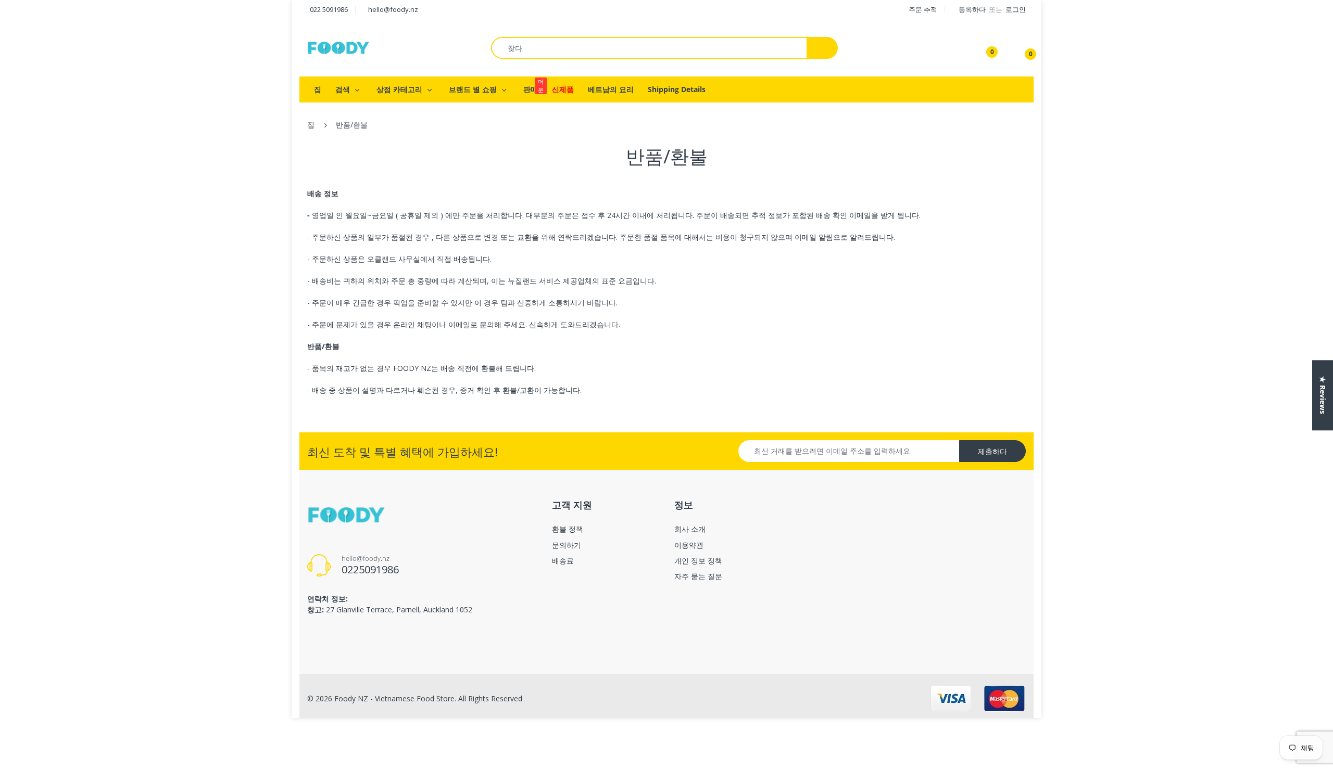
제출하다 (992, 451)
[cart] (1023, 48)
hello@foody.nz (393, 9)
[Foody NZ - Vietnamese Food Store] (338, 47)
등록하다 (973, 9)
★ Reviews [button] (1323, 395)
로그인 (1015, 9)
